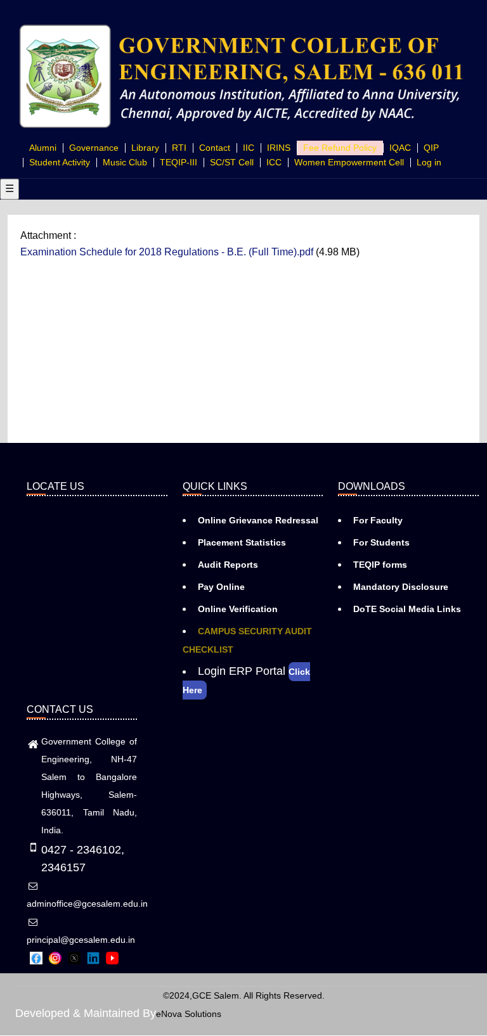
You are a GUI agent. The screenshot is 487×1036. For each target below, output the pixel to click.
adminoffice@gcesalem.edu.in (87, 904)
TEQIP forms (380, 565)
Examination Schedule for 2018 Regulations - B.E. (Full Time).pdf (166, 251)
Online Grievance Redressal (258, 520)
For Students (381, 542)
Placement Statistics (242, 542)
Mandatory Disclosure (400, 587)
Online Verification (238, 609)
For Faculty (378, 520)
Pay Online (221, 587)
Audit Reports (228, 565)
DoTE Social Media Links (407, 609)
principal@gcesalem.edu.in (81, 940)
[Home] (243, 74)
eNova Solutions (188, 1014)
